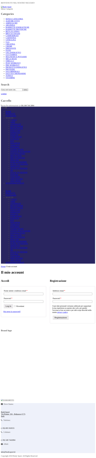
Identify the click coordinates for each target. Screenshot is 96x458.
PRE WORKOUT (12, 65)
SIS (11, 170)
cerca (25, 90)
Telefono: (6, 420)
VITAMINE (10, 78)
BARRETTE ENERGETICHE (17, 27)
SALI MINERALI (13, 71)
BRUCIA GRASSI (13, 34)
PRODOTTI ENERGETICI (16, 67)
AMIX (12, 122)
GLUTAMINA (11, 55)
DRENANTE (11, 48)
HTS (12, 141)
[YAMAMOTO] (7, 400)
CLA (7, 42)
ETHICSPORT (16, 137)
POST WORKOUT (13, 63)
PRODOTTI (10, 114)
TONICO (9, 76)
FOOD (8, 50)
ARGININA (10, 25)
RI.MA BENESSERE (18, 162)
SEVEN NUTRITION (18, 168)
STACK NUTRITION (18, 173)
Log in (8, 306)
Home (3, 266)
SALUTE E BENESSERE (16, 74)
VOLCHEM (15, 177)
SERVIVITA (15, 166)
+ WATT (13, 120)
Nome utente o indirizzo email (15, 291)
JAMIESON (15, 145)
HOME (8, 112)
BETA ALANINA (13, 31)
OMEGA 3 (10, 61)
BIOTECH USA (16, 128)
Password (8, 298)
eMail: (5, 444)
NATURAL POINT (17, 154)
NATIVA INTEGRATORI (20, 152)
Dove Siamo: (8, 404)
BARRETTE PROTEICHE (16, 29)
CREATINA (10, 44)
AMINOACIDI (11, 23)
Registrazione (61, 318)
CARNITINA (11, 38)
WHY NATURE (16, 179)
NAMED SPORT (17, 149)
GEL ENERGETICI (13, 52)
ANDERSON (15, 124)
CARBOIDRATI (12, 36)
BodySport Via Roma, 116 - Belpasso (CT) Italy (13, 414)
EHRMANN (15, 133)
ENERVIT (14, 135)
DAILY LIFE (15, 131)
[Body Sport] (6, 7)
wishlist (4, 94)
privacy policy (62, 312)
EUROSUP (14, 139)
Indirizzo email (59, 291)
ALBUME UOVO (13, 21)
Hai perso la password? (12, 312)
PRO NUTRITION (17, 158)
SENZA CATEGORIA (14, 19)
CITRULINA (11, 40)
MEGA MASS (11, 59)
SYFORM (14, 175)
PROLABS (14, 160)
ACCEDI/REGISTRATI (15, 183)
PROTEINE (10, 69)
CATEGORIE (11, 116)
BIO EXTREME (16, 126)
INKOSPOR (15, 143)
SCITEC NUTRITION (19, 164)
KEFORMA (15, 147)
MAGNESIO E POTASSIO (16, 57)
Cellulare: (6, 432)
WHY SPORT (15, 181)
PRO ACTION (16, 156)
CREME (9, 46)
